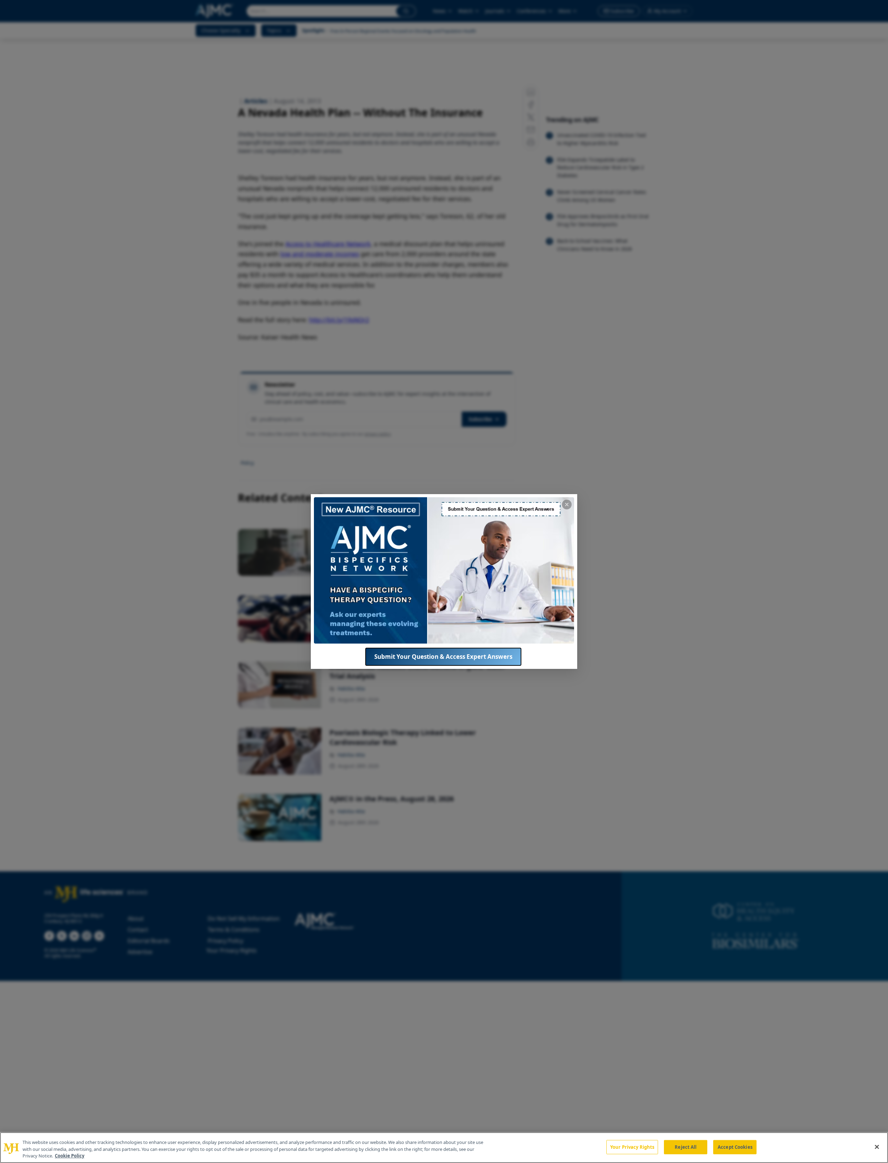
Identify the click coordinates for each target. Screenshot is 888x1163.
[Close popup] (567, 504)
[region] (444, 1147)
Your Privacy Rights (632, 1147)
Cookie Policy (69, 1156)
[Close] (877, 1146)
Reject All (686, 1147)
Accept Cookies (735, 1147)
